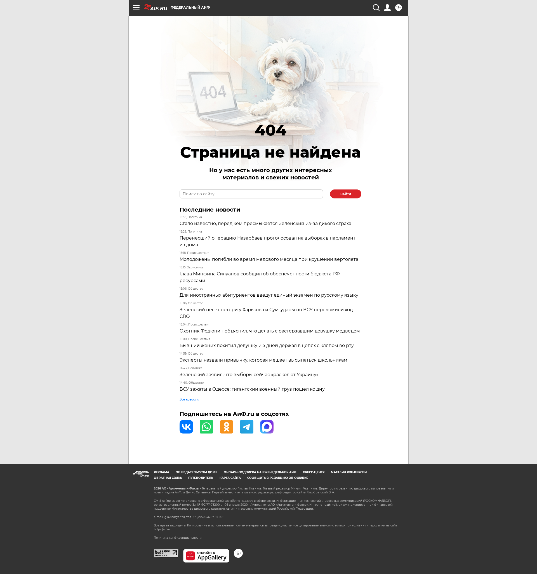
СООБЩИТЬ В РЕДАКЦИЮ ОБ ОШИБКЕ (277, 478)
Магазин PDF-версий (349, 472)
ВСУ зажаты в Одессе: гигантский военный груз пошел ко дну (252, 389)
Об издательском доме (196, 472)
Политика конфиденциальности (178, 538)
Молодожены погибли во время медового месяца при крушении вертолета (269, 259)
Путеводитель (200, 478)
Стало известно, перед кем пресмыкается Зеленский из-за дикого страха (265, 223)
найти (345, 194)
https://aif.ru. (162, 529)
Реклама (161, 472)
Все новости (189, 399)
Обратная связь (168, 478)
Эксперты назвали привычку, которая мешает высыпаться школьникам (263, 360)
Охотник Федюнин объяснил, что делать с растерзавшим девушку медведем (270, 331)
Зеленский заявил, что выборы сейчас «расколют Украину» (249, 374)
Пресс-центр (313, 472)
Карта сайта (230, 478)
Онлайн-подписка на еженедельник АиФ (260, 472)
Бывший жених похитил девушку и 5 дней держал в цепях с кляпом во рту (267, 345)
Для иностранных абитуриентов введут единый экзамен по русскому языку (269, 295)
